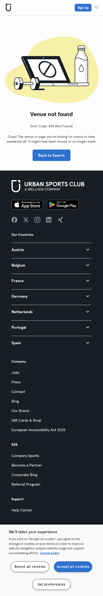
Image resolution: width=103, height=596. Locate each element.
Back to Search (51, 155)
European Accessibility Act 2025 (38, 429)
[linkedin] (49, 220)
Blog (15, 401)
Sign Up (83, 7)
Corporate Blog (24, 474)
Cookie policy (49, 553)
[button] (51, 249)
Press (16, 382)
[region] (51, 560)
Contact (18, 391)
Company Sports (25, 455)
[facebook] (14, 220)
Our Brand (20, 410)
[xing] (60, 220)
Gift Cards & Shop (26, 420)
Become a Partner (26, 465)
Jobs (15, 372)
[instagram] (37, 220)
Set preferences (51, 584)
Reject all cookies (30, 566)
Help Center (21, 510)
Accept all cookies (73, 566)
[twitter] (26, 220)
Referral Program (25, 484)
